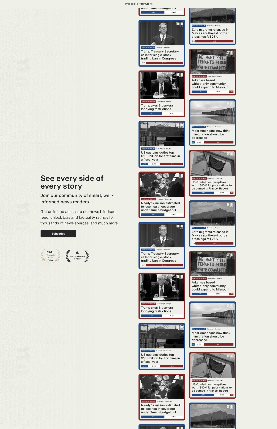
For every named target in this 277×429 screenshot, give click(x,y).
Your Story (145, 3)
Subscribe (58, 233)
